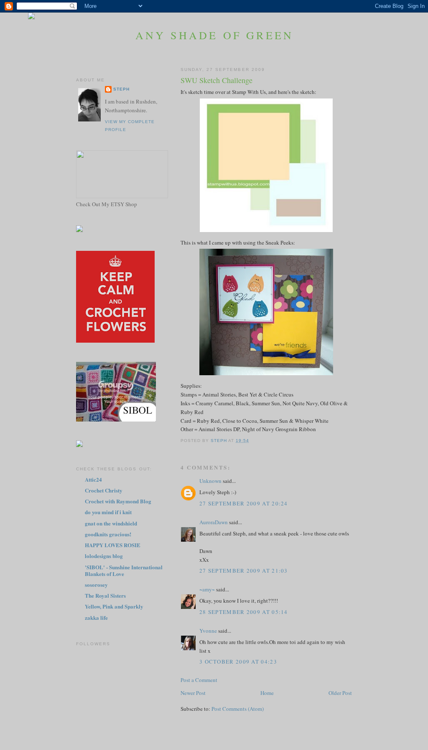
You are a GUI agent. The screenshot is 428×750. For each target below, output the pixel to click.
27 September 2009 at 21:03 (243, 570)
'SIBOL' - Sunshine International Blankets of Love (124, 570)
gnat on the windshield (111, 523)
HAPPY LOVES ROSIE (112, 545)
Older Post (340, 693)
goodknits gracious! (108, 534)
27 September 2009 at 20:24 (243, 503)
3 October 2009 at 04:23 (238, 661)
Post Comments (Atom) (237, 708)
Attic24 (93, 479)
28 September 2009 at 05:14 (243, 612)
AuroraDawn (213, 522)
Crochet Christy (103, 490)
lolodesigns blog (104, 556)
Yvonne (208, 630)
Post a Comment (199, 680)
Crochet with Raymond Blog (118, 501)
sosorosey (96, 584)
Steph (121, 89)
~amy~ (207, 589)
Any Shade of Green (214, 35)
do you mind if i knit (108, 512)
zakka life (96, 617)
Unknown (210, 481)
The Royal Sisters (105, 595)
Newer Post (193, 693)
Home (267, 693)
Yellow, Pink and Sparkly (114, 606)
